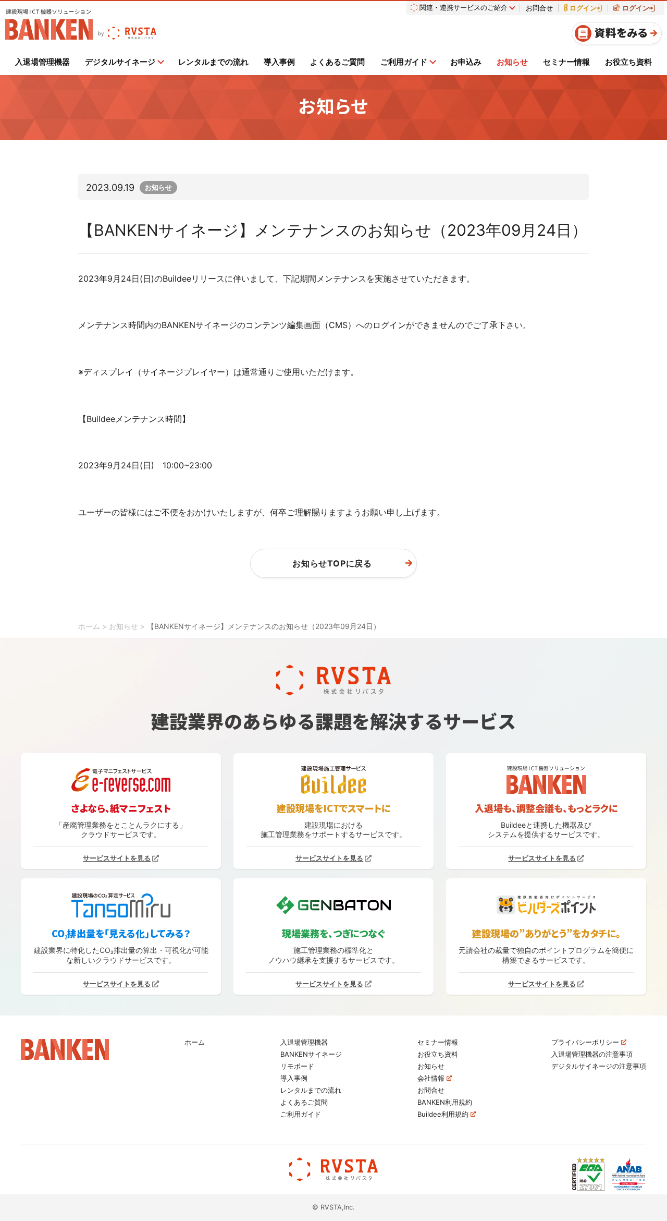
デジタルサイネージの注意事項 (598, 1066)
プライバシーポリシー (586, 1042)
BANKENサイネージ (311, 1054)
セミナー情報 (566, 62)
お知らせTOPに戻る (332, 563)
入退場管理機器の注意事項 (592, 1054)
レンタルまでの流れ (213, 62)
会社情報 (432, 1078)
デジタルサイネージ (120, 62)
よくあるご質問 (337, 62)
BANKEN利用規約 (444, 1102)
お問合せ (539, 8)
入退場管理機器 (42, 62)
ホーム (194, 1042)
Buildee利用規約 (444, 1114)
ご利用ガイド (403, 62)
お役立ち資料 (628, 62)
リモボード (297, 1066)
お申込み (465, 62)
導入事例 (279, 62)
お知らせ (512, 62)
